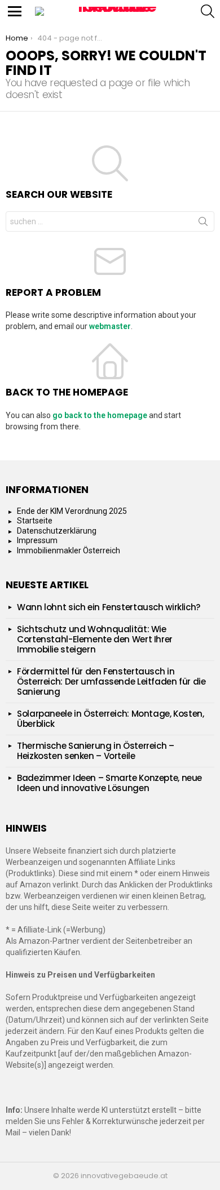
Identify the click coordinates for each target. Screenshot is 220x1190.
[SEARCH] (207, 11)
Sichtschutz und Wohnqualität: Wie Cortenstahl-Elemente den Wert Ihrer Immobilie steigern (95, 639)
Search (203, 223)
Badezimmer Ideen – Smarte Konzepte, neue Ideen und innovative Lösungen (109, 783)
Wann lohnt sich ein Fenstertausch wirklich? (108, 607)
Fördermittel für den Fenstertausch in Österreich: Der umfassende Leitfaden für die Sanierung (111, 681)
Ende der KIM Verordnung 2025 (72, 511)
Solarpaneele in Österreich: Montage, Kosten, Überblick (110, 719)
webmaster (110, 326)
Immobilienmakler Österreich (68, 550)
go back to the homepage (99, 415)
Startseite (34, 520)
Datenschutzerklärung (56, 530)
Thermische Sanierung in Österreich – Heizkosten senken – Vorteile (95, 751)
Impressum (37, 540)
